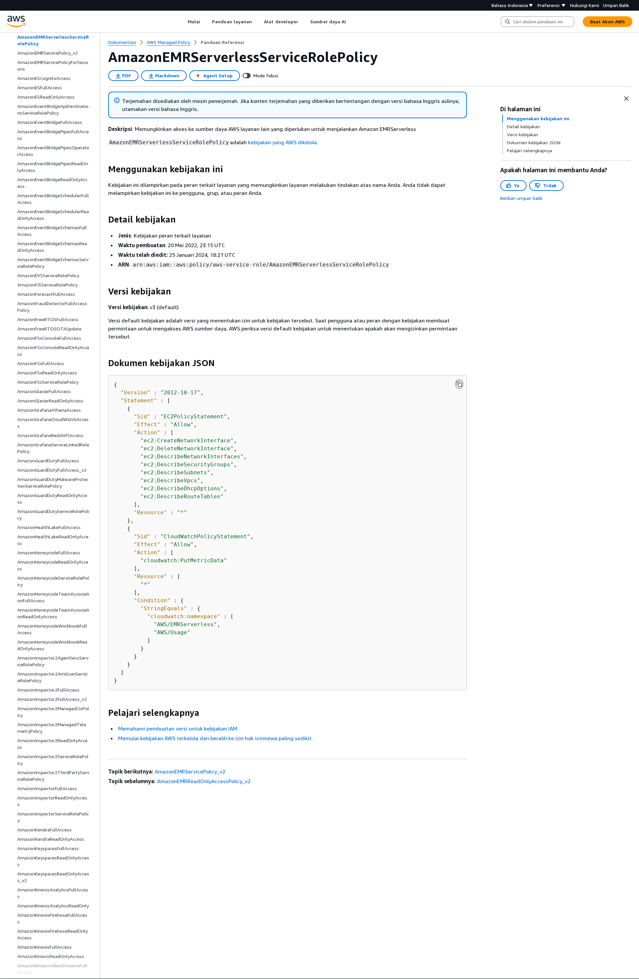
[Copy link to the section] (103, 169)
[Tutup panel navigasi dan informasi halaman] (626, 98)
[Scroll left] (182, 21)
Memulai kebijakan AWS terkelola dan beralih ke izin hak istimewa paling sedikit (215, 738)
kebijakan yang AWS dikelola (282, 142)
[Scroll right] (351, 21)
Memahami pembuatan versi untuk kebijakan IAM (177, 728)
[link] (222, 42)
